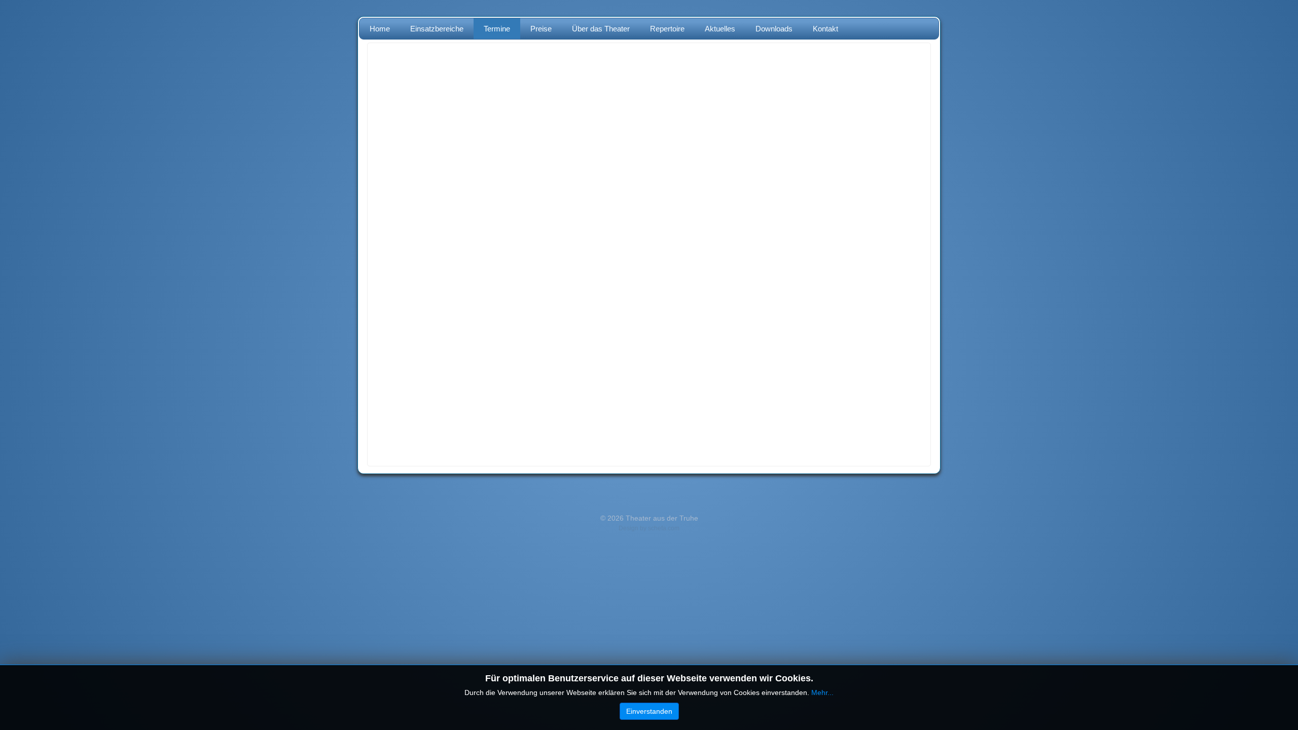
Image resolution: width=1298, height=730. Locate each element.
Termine (497, 28)
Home (380, 28)
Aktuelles (720, 28)
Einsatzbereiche (436, 28)
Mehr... (822, 692)
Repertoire (667, 28)
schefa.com (663, 528)
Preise (541, 28)
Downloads (773, 28)
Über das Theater (601, 28)
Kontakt (825, 28)
